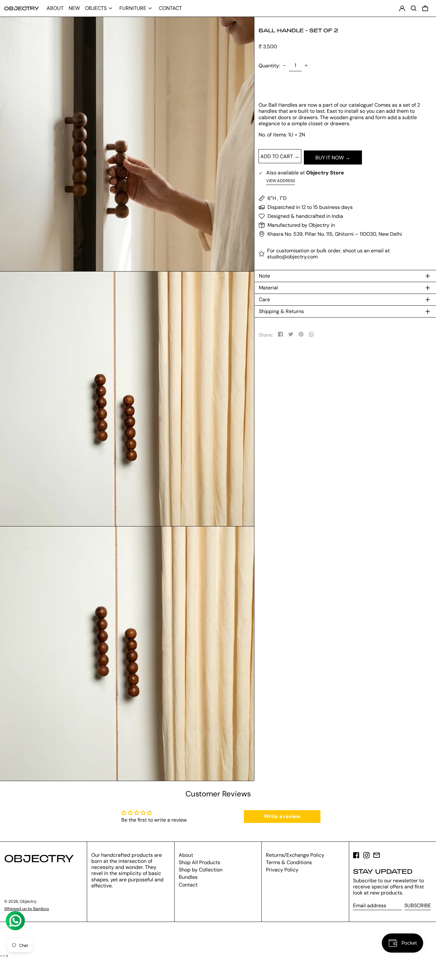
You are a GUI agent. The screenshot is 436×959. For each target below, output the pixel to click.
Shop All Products (199, 862)
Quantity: (269, 66)
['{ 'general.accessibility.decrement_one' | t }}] (284, 65)
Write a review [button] (282, 816)
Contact (188, 884)
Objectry (21, 8)
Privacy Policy (282, 869)
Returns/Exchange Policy (295, 855)
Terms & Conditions (289, 862)
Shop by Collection (200, 869)
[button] (425, 8)
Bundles (188, 877)
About (186, 855)
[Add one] (306, 65)
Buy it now (329, 157)
